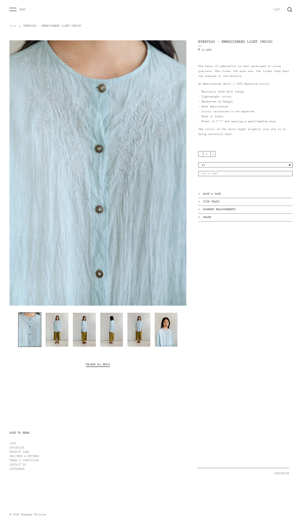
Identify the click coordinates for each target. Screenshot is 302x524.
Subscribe (281, 473)
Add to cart (209, 174)
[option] (97, 173)
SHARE (207, 217)
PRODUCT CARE (19, 452)
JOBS (12, 443)
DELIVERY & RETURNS (24, 456)
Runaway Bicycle (33, 514)
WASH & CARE (212, 194)
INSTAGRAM (16, 469)
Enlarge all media (98, 364)
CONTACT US (17, 465)
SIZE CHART (211, 202)
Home (12, 26)
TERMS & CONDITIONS (24, 460)
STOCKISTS (16, 448)
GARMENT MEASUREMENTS (219, 209)
